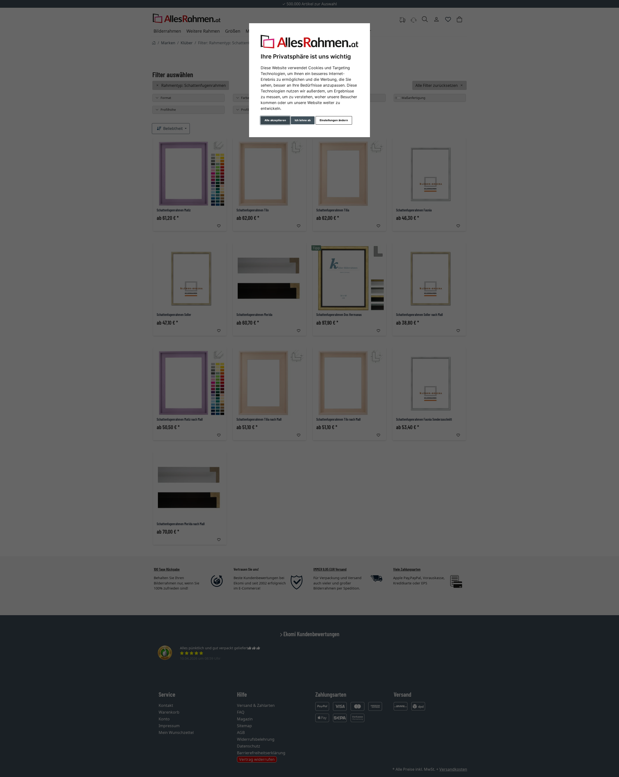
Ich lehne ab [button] (303, 120)
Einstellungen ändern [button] (334, 120)
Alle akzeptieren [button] (275, 120)
